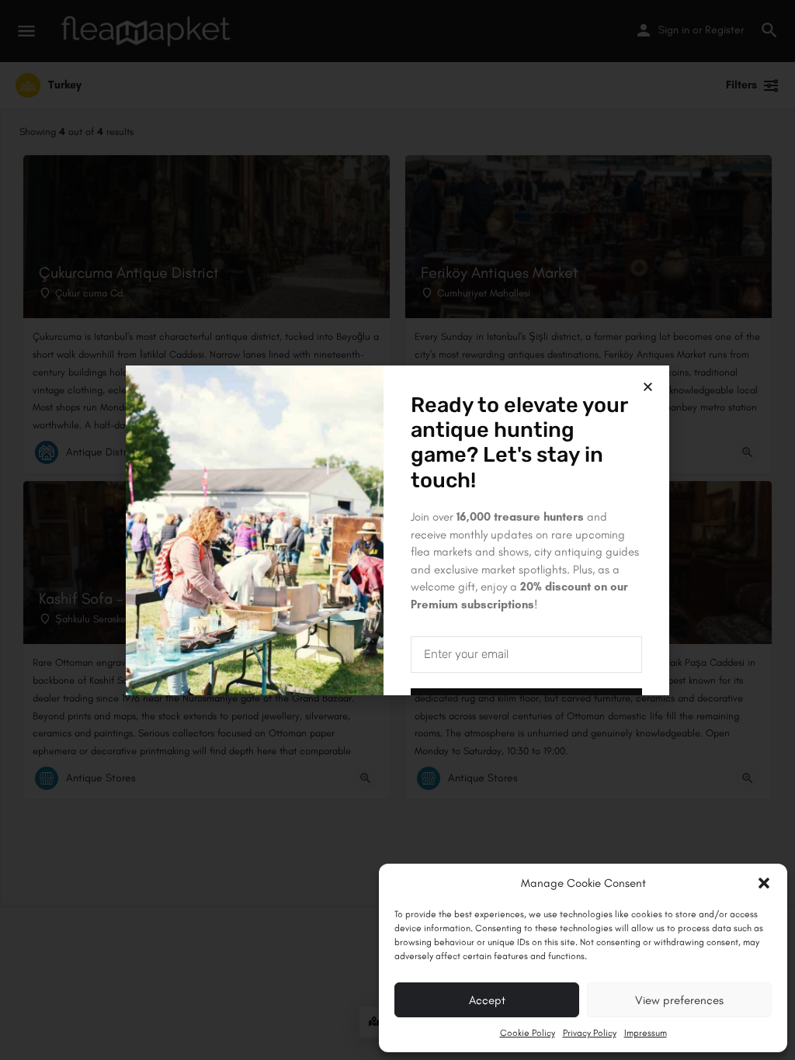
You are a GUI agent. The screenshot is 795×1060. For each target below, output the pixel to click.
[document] (397, 530)
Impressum (645, 1032)
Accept (487, 1000)
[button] (764, 883)
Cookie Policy (527, 1032)
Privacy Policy (589, 1032)
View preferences (679, 1000)
